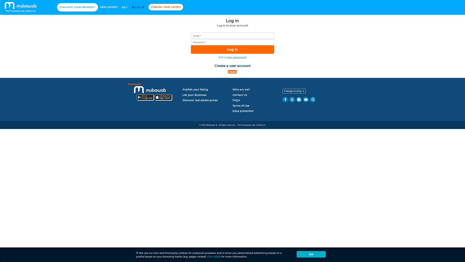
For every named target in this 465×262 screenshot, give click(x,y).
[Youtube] (306, 99)
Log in (139, 7)
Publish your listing (166, 6)
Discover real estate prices (200, 100)
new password (236, 57)
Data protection (243, 111)
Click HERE (214, 256)
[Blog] (299, 99)
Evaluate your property (77, 7)
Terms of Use (240, 105)
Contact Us (239, 95)
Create (232, 72)
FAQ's (236, 100)
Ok (311, 254)
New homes (108, 7)
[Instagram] (313, 99)
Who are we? (241, 89)
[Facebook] (285, 99)
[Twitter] (292, 99)
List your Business (194, 95)
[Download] (154, 92)
